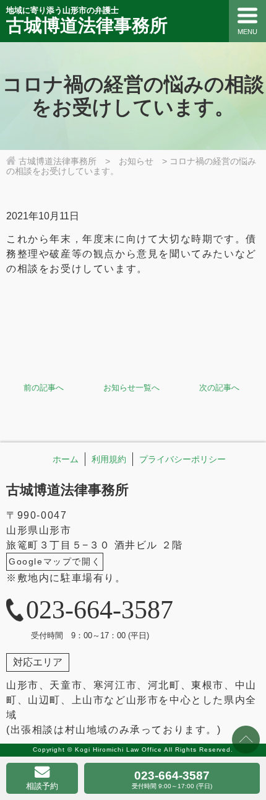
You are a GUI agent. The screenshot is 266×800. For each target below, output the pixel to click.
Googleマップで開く (55, 561)
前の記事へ (44, 387)
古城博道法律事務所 (67, 490)
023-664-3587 (172, 779)
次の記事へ (219, 387)
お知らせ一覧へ (131, 387)
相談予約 (42, 786)
